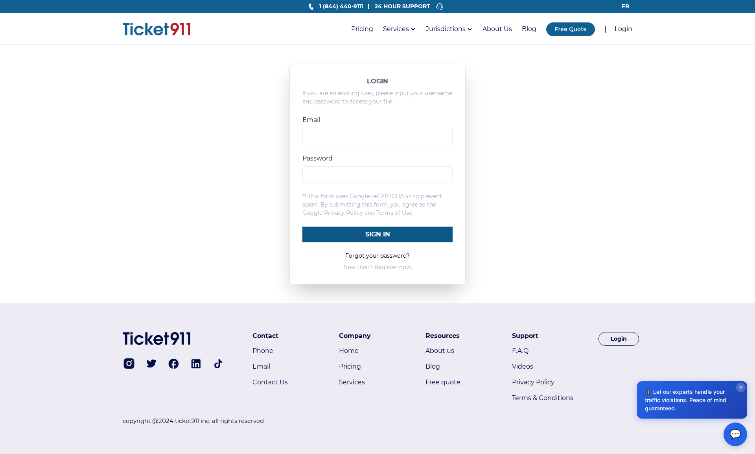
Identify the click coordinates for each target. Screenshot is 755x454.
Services (396, 29)
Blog (529, 29)
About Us (497, 29)
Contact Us (270, 382)
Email (261, 366)
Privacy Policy (343, 212)
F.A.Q (520, 350)
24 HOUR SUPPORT (402, 6)
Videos (522, 366)
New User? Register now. (377, 267)
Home (349, 350)
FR (625, 6)
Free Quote (570, 29)
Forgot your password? (377, 255)
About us (439, 350)
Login (623, 29)
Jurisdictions (446, 29)
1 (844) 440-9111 (341, 6)
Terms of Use (394, 212)
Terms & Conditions (542, 398)
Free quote (442, 382)
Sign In (377, 234)
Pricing (362, 29)
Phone (262, 350)
